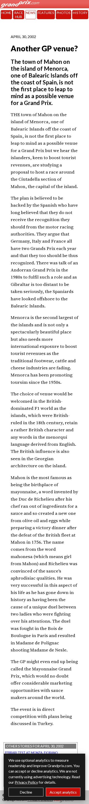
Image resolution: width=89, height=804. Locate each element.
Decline (26, 792)
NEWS (30, 13)
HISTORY (80, 13)
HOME (6, 13)
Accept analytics (63, 792)
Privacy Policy (26, 782)
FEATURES (46, 13)
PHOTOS (63, 13)
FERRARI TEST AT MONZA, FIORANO (31, 753)
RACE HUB (18, 15)
